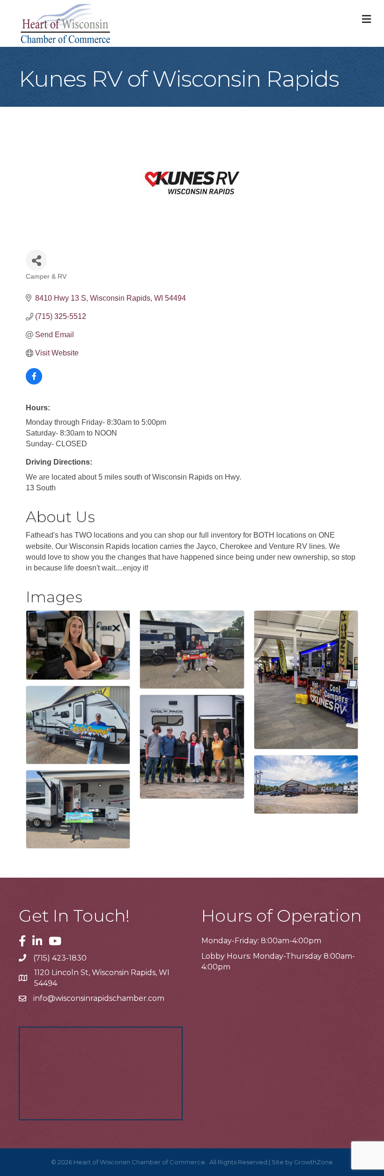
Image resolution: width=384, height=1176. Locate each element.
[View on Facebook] (34, 382)
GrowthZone (313, 1162)
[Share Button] (36, 260)
